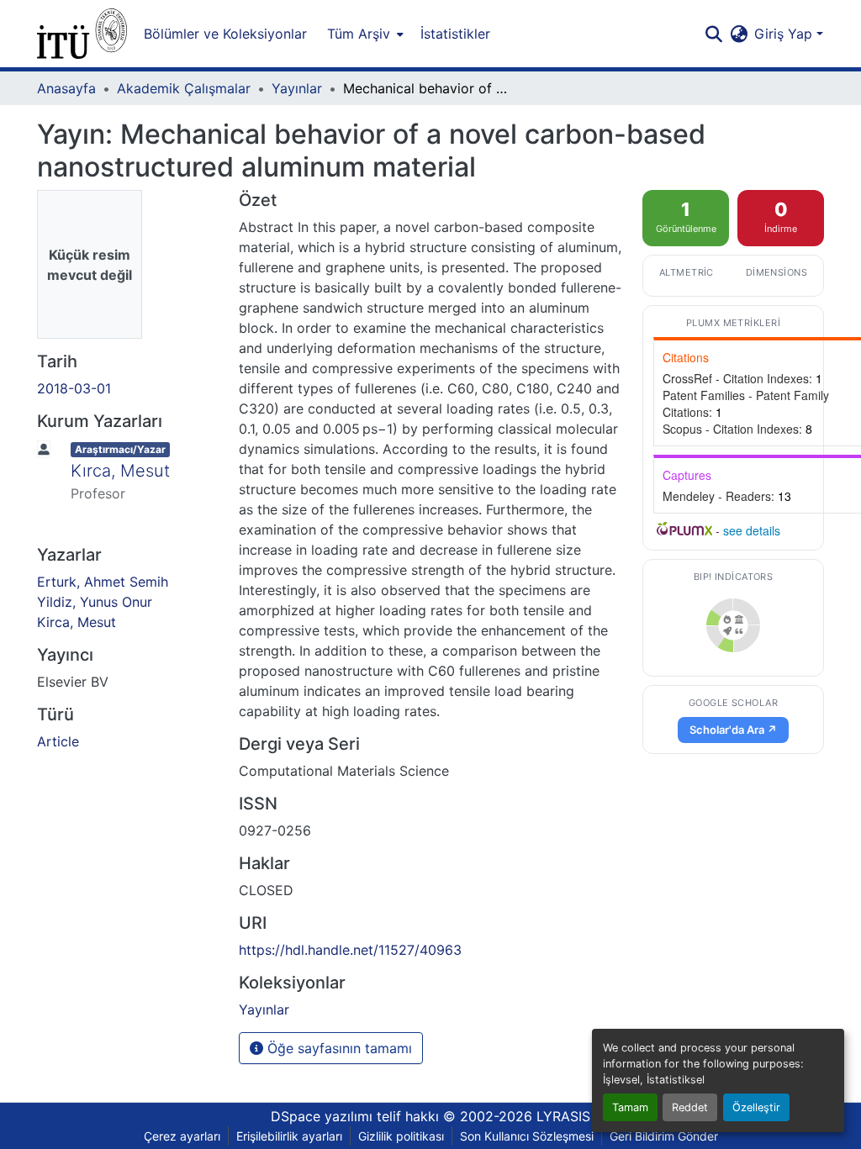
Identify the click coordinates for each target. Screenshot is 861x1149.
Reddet (690, 1107)
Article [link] (58, 741)
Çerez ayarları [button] (182, 1136)
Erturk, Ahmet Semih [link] (102, 581)
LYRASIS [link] (563, 1116)
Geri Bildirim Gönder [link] (664, 1136)
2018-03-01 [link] (74, 388)
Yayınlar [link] (297, 88)
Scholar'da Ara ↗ (733, 729)
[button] (82, 33)
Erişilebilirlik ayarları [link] (289, 1136)
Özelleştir (756, 1107)
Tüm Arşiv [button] (358, 33)
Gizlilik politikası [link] (401, 1136)
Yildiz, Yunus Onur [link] (94, 601)
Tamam (630, 1107)
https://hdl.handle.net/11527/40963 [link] (350, 949)
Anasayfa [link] (66, 88)
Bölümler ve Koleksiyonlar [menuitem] (225, 33)
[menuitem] (364, 33)
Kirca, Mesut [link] (76, 622)
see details (751, 530)
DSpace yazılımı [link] (321, 1116)
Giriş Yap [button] (785, 33)
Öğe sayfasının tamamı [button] (337, 1048)
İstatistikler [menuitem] (455, 33)
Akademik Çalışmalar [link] (184, 88)
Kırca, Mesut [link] (120, 471)
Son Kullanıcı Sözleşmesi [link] (527, 1136)
